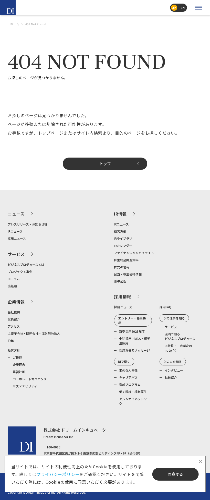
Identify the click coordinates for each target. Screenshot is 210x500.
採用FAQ (165, 307)
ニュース (16, 214)
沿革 (11, 340)
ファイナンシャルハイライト (134, 253)
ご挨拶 (17, 357)
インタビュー (174, 370)
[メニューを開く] (198, 7)
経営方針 (14, 350)
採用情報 (122, 296)
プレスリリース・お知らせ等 (27, 224)
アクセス (14, 326)
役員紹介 (14, 319)
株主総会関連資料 (126, 260)
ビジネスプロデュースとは (26, 264)
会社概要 (14, 312)
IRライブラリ (123, 238)
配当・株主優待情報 (128, 274)
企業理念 (19, 364)
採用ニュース (17, 238)
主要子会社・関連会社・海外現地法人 (34, 333)
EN (183, 7)
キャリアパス (128, 377)
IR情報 (120, 214)
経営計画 (19, 372)
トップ (105, 163)
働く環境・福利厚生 (133, 391)
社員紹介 (171, 377)
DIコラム (14, 279)
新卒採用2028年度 (132, 331)
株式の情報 (121, 267)
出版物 (12, 286)
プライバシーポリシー (57, 474)
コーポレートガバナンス (30, 379)
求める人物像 (128, 370)
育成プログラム (130, 384)
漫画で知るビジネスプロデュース (180, 336)
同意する (175, 474)
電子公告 (120, 281)
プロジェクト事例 (20, 271)
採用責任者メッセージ (134, 350)
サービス (16, 254)
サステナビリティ (25, 386)
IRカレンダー (123, 245)
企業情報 (16, 302)
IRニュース (15, 231)
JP (174, 7)
